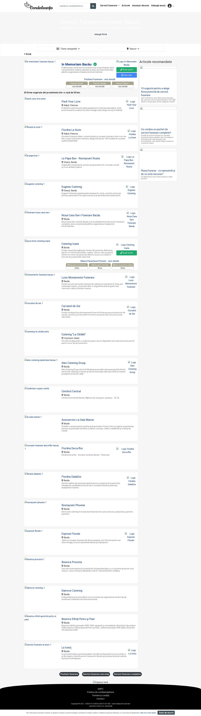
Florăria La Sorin (71, 130)
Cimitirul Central (71, 391)
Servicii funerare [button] (109, 5)
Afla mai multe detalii (148, 713)
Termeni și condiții (100, 695)
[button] (171, 6)
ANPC (100, 689)
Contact (100, 698)
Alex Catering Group (74, 363)
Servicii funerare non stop (96, 674)
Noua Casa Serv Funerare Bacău (81, 215)
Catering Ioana (70, 243)
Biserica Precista (72, 562)
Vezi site (127, 75)
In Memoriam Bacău (76, 64)
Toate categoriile (68, 48)
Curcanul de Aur (71, 306)
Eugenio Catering (72, 186)
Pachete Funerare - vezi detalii (99, 79)
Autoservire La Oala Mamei (78, 419)
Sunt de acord (166, 712)
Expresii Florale (71, 533)
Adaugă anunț (158, 5)
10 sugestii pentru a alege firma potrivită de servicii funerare (155, 92)
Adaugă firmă (100, 34)
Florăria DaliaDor (71, 476)
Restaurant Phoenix (73, 505)
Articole (126, 5)
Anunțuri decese (140, 5)
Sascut (133, 48)
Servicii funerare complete (127, 674)
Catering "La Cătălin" (74, 334)
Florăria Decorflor (72, 448)
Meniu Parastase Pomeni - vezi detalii (100, 261)
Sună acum (127, 69)
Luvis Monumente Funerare (78, 277)
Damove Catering (72, 590)
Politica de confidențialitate (100, 692)
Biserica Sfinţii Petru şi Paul (78, 619)
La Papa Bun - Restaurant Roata (81, 158)
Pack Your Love (71, 101)
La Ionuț (66, 647)
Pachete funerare (69, 674)
